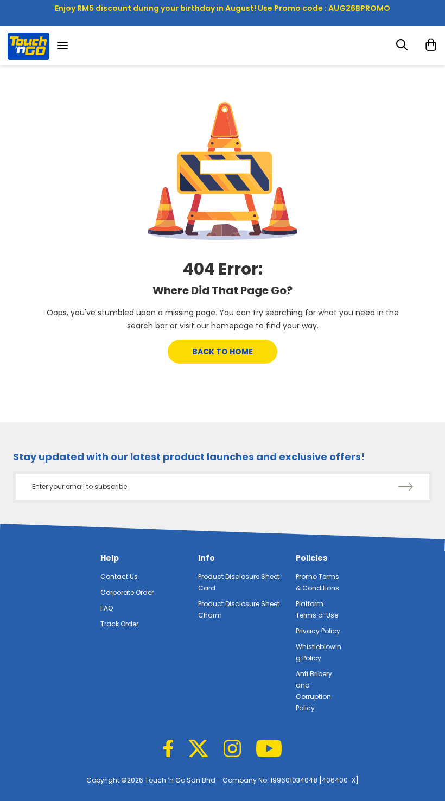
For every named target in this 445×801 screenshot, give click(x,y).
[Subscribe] (405, 487)
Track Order (119, 623)
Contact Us (119, 576)
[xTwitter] (198, 750)
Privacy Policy (318, 630)
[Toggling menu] (66, 45)
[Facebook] (168, 750)
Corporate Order (127, 592)
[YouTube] (269, 750)
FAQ (106, 608)
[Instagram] (232, 750)
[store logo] (28, 47)
